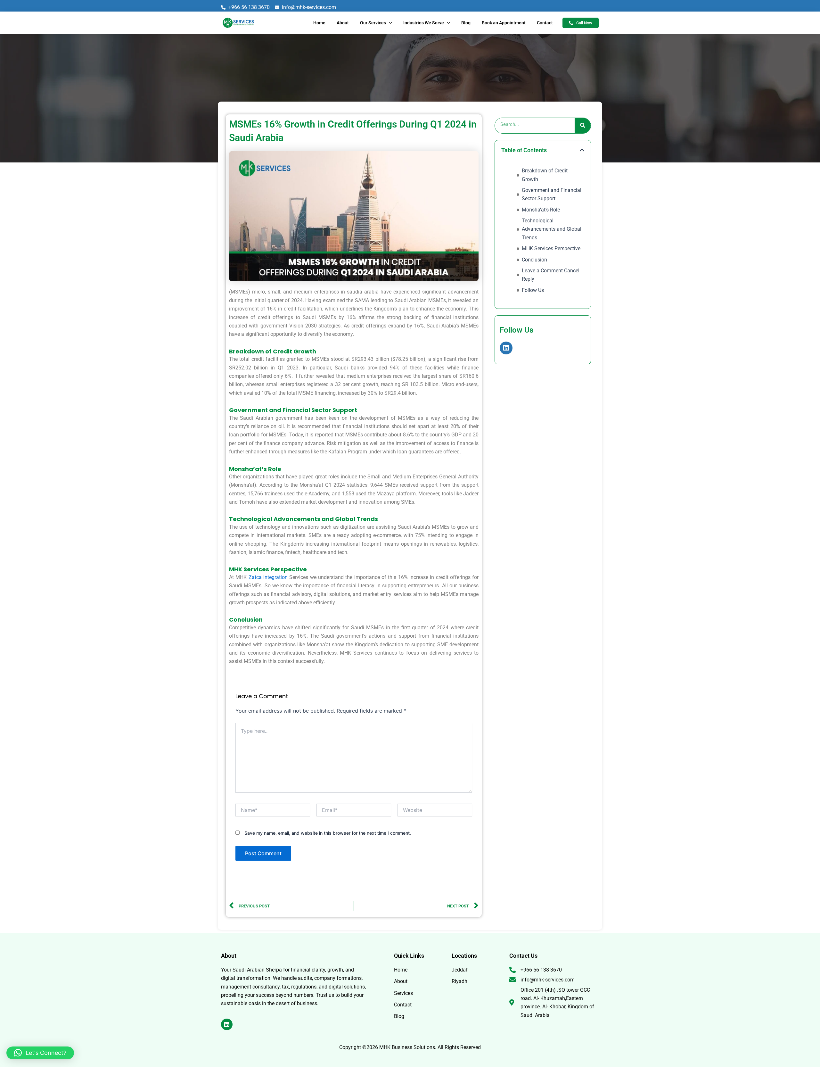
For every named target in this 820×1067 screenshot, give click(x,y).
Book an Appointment (504, 22)
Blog (466, 22)
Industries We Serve (423, 22)
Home (319, 22)
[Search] (583, 125)
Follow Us (533, 290)
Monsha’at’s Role (541, 210)
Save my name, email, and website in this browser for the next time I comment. (327, 833)
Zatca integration (268, 577)
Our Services (373, 22)
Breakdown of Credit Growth (545, 175)
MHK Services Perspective (551, 248)
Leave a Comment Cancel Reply (550, 275)
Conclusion (534, 260)
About (343, 22)
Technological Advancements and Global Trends (551, 229)
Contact (545, 22)
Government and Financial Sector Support (551, 194)
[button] (582, 150)
